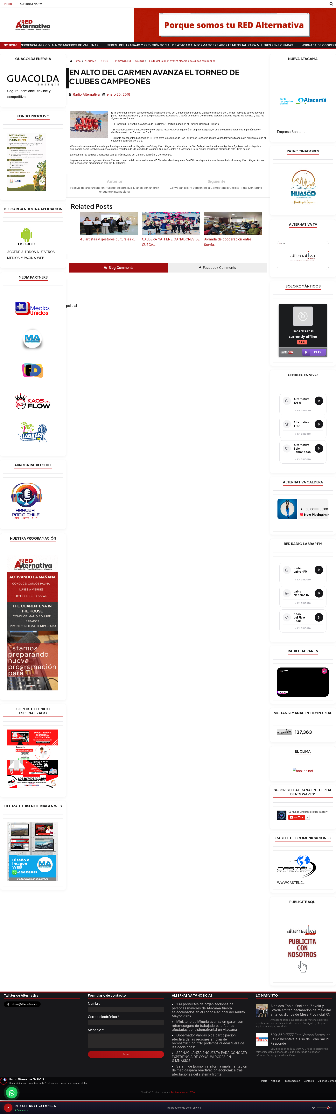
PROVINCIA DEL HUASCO (129, 60)
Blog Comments (121, 268)
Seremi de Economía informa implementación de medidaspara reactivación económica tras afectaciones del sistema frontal (209, 1070)
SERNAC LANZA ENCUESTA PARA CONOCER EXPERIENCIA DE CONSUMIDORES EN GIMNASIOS (209, 1057)
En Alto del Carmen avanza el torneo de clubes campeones (181, 60)
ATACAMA (91, 60)
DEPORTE (106, 60)
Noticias (275, 1080)
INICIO (8, 3)
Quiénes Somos (327, 1080)
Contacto (309, 1080)
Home (77, 60)
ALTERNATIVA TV (31, 3)
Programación (292, 1080)
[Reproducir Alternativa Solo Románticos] (319, 448)
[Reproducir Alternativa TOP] (319, 424)
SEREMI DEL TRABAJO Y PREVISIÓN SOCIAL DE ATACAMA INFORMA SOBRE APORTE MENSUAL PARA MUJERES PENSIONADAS (153, 45)
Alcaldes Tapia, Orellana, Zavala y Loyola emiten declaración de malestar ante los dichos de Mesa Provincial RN (300, 1010)
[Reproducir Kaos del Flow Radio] (319, 617)
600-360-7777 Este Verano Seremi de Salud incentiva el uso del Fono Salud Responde (300, 1039)
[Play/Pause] (8, 1108)
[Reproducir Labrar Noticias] (319, 593)
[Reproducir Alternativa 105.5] (319, 401)
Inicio (264, 1080)
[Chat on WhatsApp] (12, 1092)
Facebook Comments (219, 268)
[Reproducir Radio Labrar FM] (319, 570)
